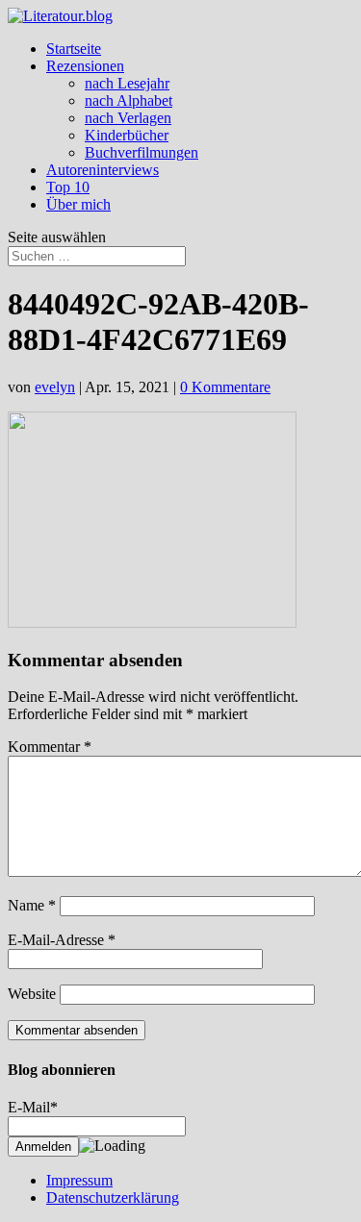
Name (32, 905)
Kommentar (49, 746)
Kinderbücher (126, 135)
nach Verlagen (128, 118)
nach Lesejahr (127, 83)
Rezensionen (85, 66)
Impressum (79, 1180)
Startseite (73, 48)
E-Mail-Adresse (62, 940)
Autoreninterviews (102, 170)
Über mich (78, 204)
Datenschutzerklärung (112, 1197)
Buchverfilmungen (141, 152)
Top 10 (68, 187)
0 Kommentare (225, 387)
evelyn (55, 387)
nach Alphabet (128, 100)
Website (32, 993)
